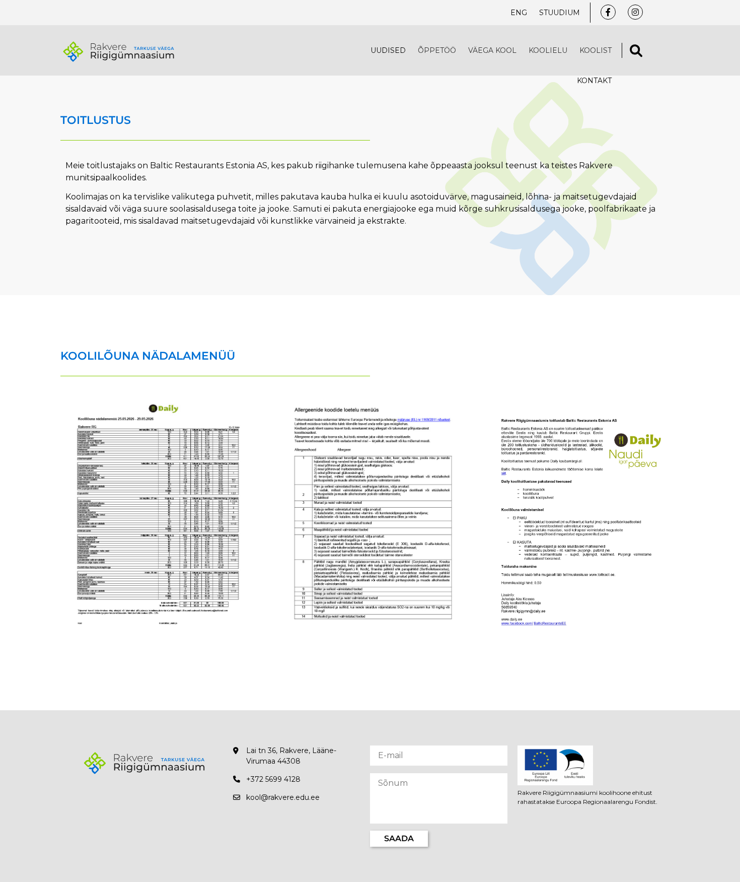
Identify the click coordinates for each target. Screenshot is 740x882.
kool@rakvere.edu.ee (283, 797)
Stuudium (559, 12)
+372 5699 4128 (273, 779)
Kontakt (594, 80)
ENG (518, 12)
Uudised (388, 50)
